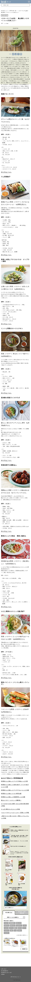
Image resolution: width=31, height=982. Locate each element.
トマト (24, 925)
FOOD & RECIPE (4, 15)
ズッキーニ (7, 930)
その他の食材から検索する (21, 935)
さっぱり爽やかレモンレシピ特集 (10, 809)
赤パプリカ (7, 925)
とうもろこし (19, 925)
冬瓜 (11, 930)
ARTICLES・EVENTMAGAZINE (22, 912)
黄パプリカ (13, 925)
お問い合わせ (3, 968)
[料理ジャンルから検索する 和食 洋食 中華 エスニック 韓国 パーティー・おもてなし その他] (14, 917)
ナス (15, 930)
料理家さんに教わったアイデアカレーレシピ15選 (15, 790)
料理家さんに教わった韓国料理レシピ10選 (13, 797)
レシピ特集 (6, 23)
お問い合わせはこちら (15, 976)
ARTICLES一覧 (12, 10)
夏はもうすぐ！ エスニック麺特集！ (11, 800)
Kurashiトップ (4, 10)
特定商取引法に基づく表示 (6, 972)
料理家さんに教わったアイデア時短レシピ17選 (14, 781)
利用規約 (3, 974)
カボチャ (19, 930)
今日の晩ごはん (8, 912)
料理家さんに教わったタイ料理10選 (11, 793)
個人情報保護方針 (4, 970)
